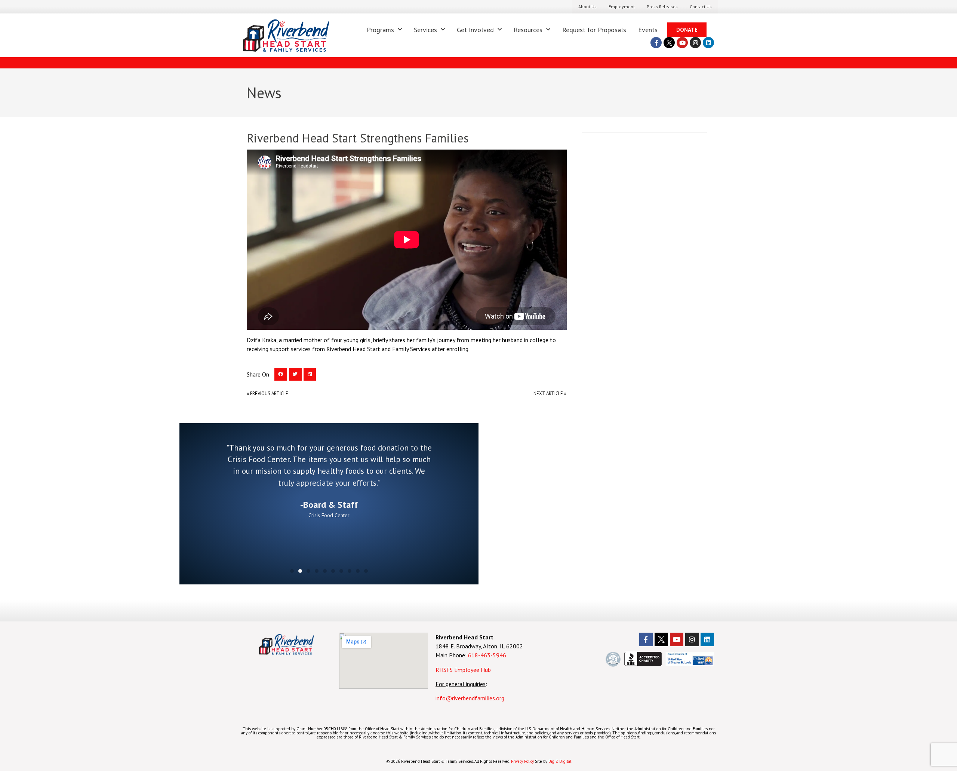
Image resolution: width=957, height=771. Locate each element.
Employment (622, 6)
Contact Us (701, 6)
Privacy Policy (522, 761)
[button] (280, 374)
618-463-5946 (487, 655)
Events (648, 29)
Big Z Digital (559, 761)
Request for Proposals (594, 29)
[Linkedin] (708, 42)
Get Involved (475, 29)
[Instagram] (695, 42)
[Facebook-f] (656, 42)
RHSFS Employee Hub (463, 669)
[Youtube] (682, 42)
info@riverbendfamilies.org (471, 698)
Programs (380, 29)
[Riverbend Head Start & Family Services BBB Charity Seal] (643, 663)
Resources (528, 29)
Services (425, 29)
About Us (587, 6)
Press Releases (662, 6)
